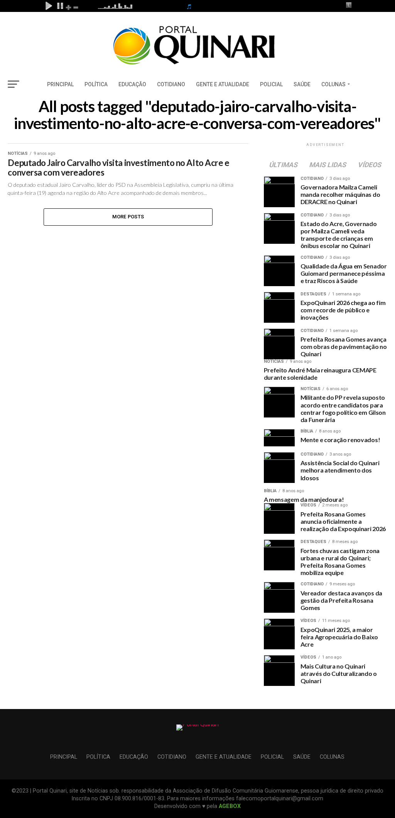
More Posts (128, 217)
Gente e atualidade (222, 84)
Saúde (302, 84)
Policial (271, 84)
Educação (132, 84)
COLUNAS (333, 84)
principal (60, 84)
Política (96, 84)
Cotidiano (171, 84)
